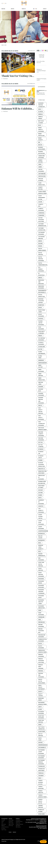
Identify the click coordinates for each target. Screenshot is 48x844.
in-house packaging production (41, 464)
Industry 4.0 (41, 468)
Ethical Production (41, 295)
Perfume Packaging (41, 625)
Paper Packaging (41, 613)
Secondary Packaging (41, 712)
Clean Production (41, 183)
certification (41, 176)
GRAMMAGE (41, 360)
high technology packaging (41, 423)
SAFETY (40, 706)
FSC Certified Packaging (41, 338)
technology (41, 766)
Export (40, 307)
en (3, 3)
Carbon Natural (40, 160)
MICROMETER (41, 540)
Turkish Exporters (41, 787)
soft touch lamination (41, 727)
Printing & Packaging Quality (41, 79)
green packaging (41, 370)
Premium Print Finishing (40, 666)
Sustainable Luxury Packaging (41, 751)
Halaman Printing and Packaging (41, 400)
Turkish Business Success (40, 782)
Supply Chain (40, 738)
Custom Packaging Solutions (41, 219)
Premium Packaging (41, 655)
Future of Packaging (41, 343)
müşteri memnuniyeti (41, 554)
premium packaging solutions (41, 660)
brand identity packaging (41, 129)
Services (12, 8)
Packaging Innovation (41, 606)
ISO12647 (40, 490)
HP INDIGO (40, 449)
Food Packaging (41, 327)
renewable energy (41, 699)
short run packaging (41, 716)
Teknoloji (41, 773)
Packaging (41, 578)
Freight (40, 335)
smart (40, 724)
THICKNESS (41, 775)
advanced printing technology (41, 104)
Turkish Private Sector (40, 801)
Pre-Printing (10, 821)
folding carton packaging (41, 322)
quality (40, 691)
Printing (40, 670)
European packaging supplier (41, 300)
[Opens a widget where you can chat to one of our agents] (43, 841)
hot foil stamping (40, 445)
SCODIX (40, 709)
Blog (39, 125)
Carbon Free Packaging (41, 156)
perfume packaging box (41, 630)
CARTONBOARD (42, 173)
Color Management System (41, 197)
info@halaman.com (42, 823)
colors (40, 201)
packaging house (41, 596)
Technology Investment (41, 769)
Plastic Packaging (41, 646)
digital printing (40, 253)
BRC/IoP (40, 144)
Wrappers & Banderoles (19, 824)
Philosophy (3, 820)
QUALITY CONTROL (40, 694)
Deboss (40, 241)
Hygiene (40, 460)
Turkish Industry (40, 791)
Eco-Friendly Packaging (41, 269)
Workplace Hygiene (41, 810)
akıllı (39, 109)
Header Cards (18, 822)
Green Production (41, 378)
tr (2, 3)
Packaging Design (41, 582)
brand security (40, 138)
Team (2, 822)
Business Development (41, 148)
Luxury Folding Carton (40, 516)
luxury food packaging (41, 522)
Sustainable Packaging (41, 756)
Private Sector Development (41, 681)
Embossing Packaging (41, 287)
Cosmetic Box (40, 205)
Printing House (5, 818)
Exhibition (41, 305)
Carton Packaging (41, 170)
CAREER (40, 166)
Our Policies (3, 828)
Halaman (24, 3)
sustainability (42, 747)
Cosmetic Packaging (41, 209)
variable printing (40, 806)
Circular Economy (40, 179)
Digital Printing (11, 824)
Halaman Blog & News (41, 92)
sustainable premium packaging (41, 762)
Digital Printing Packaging (41, 258)
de (5, 3)
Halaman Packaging (41, 394)
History (3, 821)
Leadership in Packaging (41, 501)
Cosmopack (41, 212)
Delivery (40, 243)
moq (39, 551)
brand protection (41, 134)
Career (10, 832)
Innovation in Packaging (41, 477)
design (40, 246)
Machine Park (4, 824)
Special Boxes (18, 825)
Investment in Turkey (41, 486)
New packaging (41, 558)
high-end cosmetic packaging (41, 433)
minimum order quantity (40, 547)
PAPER (39, 610)
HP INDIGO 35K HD (40, 456)
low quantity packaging (41, 510)
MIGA (39, 542)
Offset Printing (11, 822)
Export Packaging (41, 315)
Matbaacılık (41, 533)
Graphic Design (11, 820)
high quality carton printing (40, 410)
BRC (39, 142)
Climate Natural (40, 188)
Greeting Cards (40, 383)
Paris (39, 619)
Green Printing (40, 374)
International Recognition (42, 482)
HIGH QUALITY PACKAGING (41, 417)
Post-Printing (11, 825)
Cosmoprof (41, 215)
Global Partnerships (41, 352)
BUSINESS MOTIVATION (41, 152)
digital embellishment (42, 249)
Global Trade (40, 356)
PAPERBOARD (41, 617)
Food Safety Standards (41, 332)
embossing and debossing (41, 281)
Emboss (40, 277)
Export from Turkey (41, 310)
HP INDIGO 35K (40, 452)
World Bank (41, 814)
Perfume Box (41, 622)
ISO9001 (40, 495)
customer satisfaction (41, 229)
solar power (41, 731)
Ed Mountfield (41, 274)
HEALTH (40, 405)
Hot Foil (40, 442)
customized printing (41, 237)
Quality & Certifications (5, 826)
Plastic (40, 643)
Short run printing (41, 721)
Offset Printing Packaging (41, 574)
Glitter (40, 349)
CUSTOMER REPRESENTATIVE (42, 224)
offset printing (40, 569)
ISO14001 (40, 492)
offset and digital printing (41, 564)
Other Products (18, 826)
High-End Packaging (41, 438)
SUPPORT (40, 742)
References (3, 825)
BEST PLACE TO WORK (41, 121)
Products (24, 8)
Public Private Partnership (41, 687)
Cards (39, 164)
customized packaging (41, 233)
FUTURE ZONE (41, 346)
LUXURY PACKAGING (41, 527)
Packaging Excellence (41, 586)
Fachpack (40, 318)
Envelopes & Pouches (19, 821)
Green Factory (40, 366)
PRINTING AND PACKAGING (41, 675)
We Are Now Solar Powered (41, 62)
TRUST (39, 778)
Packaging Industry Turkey (41, 601)
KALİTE (40, 497)
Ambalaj (40, 114)
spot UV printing (40, 734)
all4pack (40, 111)
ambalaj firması (40, 117)
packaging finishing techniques (41, 591)
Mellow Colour (40, 536)
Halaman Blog (40, 389)
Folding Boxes (18, 820)
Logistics (40, 506)
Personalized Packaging (41, 635)
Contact (44, 8)
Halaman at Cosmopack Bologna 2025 (41, 71)
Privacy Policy (4, 841)
